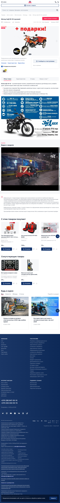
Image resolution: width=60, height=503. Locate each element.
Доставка (32, 356)
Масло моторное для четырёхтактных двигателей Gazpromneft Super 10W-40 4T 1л (29, 273)
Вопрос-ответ (44, 79)
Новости (8, 294)
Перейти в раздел (53, 294)
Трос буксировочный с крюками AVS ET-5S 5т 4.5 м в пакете (9, 236)
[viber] (6, 413)
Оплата (32, 357)
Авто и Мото (4, 382)
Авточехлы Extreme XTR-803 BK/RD (29, 236)
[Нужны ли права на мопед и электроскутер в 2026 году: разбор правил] (15, 313)
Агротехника (4, 384)
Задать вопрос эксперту (50, 18)
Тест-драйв (4, 346)
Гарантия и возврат (35, 363)
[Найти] (57, 10)
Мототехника (33, 382)
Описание (3, 63)
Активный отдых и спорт (7, 392)
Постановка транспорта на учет (38, 374)
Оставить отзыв (34, 365)
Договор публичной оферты (37, 367)
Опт (2, 341)
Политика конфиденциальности (38, 341)
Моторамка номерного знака (9, 273)
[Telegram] (2, 413)
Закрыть (53, 498)
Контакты (3, 344)
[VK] (19, 413)
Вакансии (3, 348)
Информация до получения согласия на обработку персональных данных (37, 352)
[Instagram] (14, 413)
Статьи (21, 294)
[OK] (23, 413)
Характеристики (12, 63)
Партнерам (4, 352)
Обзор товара (7, 79)
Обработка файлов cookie (37, 372)
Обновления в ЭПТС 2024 (37, 376)
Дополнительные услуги (36, 361)
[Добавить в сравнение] (17, 249)
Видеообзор (21, 63)
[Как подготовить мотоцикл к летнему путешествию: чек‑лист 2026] (45, 313)
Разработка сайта (48, 425)
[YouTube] (10, 413)
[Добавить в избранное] (14, 249)
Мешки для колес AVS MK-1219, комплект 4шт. (49, 236)
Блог (2, 350)
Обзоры (15, 294)
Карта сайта (4, 354)
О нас (2, 342)
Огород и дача (5, 386)
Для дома (3, 396)
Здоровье (3, 394)
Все (2, 294)
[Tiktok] (27, 413)
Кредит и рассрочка (35, 359)
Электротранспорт (6, 390)
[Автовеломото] (30, 2)
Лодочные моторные (35, 388)
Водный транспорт (6, 388)
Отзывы (32, 79)
